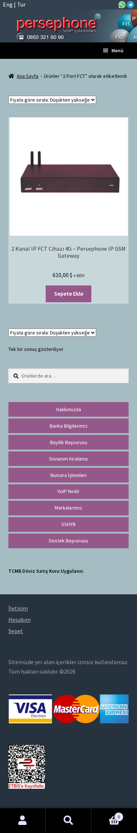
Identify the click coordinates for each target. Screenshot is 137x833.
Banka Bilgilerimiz (69, 426)
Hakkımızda (68, 409)
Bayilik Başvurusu (68, 442)
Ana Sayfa (27, 76)
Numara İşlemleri (68, 475)
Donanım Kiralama (68, 458)
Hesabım (23, 820)
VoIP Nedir (68, 491)
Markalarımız (68, 507)
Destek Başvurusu (68, 540)
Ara (68, 820)
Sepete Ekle (68, 293)
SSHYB (68, 524)
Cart (105, 814)
